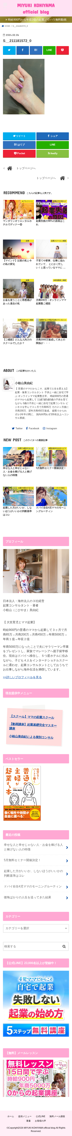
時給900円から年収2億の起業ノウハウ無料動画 (37, 19)
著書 (28, 1121)
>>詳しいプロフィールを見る (22, 677)
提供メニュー (25, 1116)
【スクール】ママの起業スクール (32, 717)
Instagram (51, 428)
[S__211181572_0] (23, 116)
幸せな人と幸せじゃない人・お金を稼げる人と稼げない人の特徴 (33, 847)
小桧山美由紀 (24, 383)
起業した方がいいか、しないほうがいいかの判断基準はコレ (33, 873)
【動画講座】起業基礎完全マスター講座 (33, 726)
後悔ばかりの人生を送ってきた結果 (27, 897)
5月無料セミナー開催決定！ (22, 860)
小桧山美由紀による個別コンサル (31, 736)
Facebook (34, 428)
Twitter (19, 428)
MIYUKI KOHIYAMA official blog (36, 8)
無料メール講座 (57, 1116)
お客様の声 (40, 1121)
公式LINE (40, 1116)
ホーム (10, 1116)
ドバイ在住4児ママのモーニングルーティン (33, 886)
